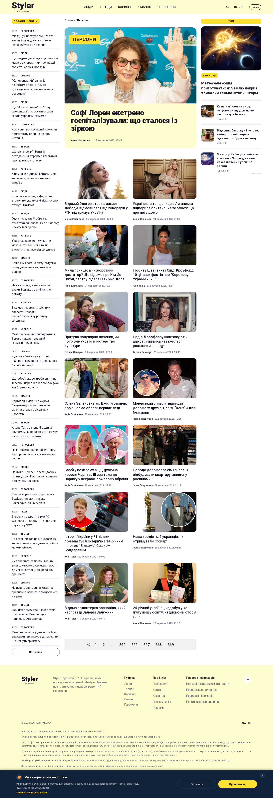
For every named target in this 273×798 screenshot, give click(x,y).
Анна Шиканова (80, 140)
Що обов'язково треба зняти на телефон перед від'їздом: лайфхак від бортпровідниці (35, 383)
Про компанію (162, 701)
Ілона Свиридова (74, 219)
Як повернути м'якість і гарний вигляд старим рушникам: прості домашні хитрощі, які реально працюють (34, 567)
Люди (88, 7)
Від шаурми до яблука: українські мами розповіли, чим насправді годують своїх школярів (35, 62)
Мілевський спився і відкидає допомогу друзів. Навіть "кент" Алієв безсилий (164, 407)
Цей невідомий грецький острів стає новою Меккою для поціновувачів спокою (33, 614)
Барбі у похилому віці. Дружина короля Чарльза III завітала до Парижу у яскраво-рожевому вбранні (96, 474)
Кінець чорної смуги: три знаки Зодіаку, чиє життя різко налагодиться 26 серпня (33, 498)
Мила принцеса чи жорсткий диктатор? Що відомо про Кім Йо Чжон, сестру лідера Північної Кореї (95, 274)
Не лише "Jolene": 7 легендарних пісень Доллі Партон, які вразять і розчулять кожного (35, 476)
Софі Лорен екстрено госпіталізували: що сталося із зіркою (124, 120)
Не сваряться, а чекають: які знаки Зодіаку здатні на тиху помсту (31, 290)
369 (171, 645)
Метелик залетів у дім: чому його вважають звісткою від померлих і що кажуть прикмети (36, 637)
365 (122, 645)
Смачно (144, 7)
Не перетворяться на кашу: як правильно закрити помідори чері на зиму (35, 592)
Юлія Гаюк (139, 285)
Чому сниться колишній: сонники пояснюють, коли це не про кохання (34, 134)
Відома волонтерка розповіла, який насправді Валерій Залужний (95, 610)
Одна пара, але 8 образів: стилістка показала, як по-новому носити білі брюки (35, 223)
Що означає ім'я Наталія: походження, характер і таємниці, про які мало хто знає (34, 156)
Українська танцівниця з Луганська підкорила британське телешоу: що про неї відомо (163, 208)
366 (135, 645)
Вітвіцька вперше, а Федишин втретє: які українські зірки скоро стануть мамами (35, 200)
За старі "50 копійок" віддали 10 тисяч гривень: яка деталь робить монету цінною (35, 543)
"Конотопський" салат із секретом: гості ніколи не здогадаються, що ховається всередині (32, 87)
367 (146, 645)
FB (248, 679)
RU (243, 7)
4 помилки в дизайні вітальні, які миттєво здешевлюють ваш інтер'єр (34, 178)
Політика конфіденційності (203, 701)
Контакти (159, 689)
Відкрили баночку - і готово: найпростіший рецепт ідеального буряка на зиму (34, 361)
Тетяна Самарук (74, 352)
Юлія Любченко (74, 414)
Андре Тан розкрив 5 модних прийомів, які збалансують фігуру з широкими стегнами (35, 432)
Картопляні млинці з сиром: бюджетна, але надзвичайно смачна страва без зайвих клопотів (32, 407)
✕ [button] (262, 775)
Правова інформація (199, 695)
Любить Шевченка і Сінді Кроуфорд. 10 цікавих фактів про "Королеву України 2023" (163, 274)
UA (236, 7)
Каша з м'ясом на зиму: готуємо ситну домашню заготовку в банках (34, 267)
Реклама (158, 707)
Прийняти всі (237, 784)
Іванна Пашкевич (143, 418)
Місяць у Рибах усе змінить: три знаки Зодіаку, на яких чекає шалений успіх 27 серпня (33, 40)
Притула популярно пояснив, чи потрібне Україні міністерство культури (92, 341)
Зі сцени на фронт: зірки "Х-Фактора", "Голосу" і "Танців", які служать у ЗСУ (34, 521)
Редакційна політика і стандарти (207, 683)
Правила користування (201, 689)
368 (159, 645)
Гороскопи (167, 7)
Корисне (125, 7)
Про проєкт (160, 683)
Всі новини (35, 652)
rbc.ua (255, 7)
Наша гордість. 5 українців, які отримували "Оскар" (158, 538)
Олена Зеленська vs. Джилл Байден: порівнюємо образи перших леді (96, 405)
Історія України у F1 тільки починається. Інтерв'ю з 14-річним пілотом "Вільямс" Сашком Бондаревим (94, 543)
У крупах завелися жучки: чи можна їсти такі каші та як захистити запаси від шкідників (33, 245)
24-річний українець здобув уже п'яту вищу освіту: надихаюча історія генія (164, 612)
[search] (227, 7)
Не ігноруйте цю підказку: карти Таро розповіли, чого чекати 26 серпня (34, 454)
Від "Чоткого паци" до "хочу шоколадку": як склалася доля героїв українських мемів (33, 111)
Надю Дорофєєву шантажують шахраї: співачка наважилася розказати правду (160, 341)
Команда (159, 695)
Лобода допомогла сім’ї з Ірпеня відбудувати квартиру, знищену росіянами (160, 474)
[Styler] (23, 7)
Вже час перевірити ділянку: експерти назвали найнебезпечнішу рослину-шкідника (31, 314)
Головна (70, 20)
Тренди (106, 7)
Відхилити (196, 784)
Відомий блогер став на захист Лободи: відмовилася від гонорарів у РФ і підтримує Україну (96, 208)
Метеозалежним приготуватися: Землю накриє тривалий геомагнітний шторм (34, 338)
